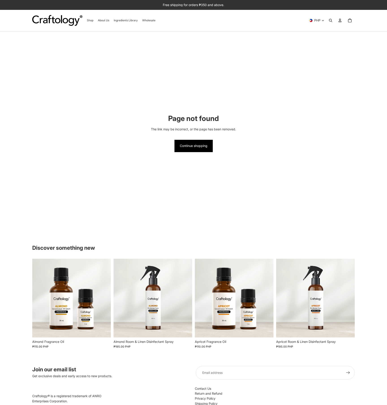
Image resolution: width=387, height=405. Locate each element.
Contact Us (203, 388)
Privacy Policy (205, 398)
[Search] (330, 20)
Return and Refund (208, 393)
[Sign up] (348, 372)
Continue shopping (193, 146)
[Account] (340, 20)
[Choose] (104, 330)
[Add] (185, 330)
